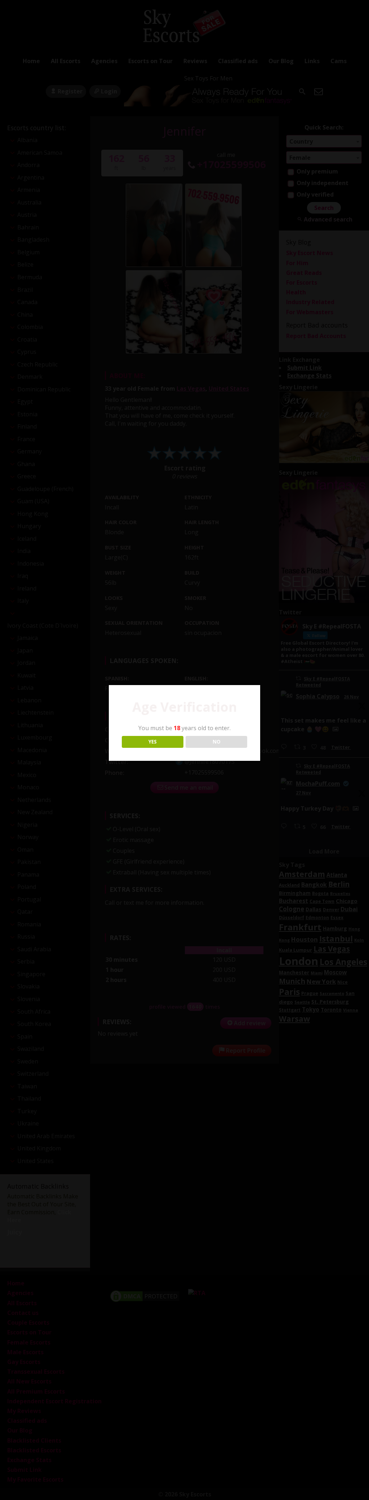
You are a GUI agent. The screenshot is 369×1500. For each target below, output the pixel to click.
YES (152, 741)
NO (217, 741)
